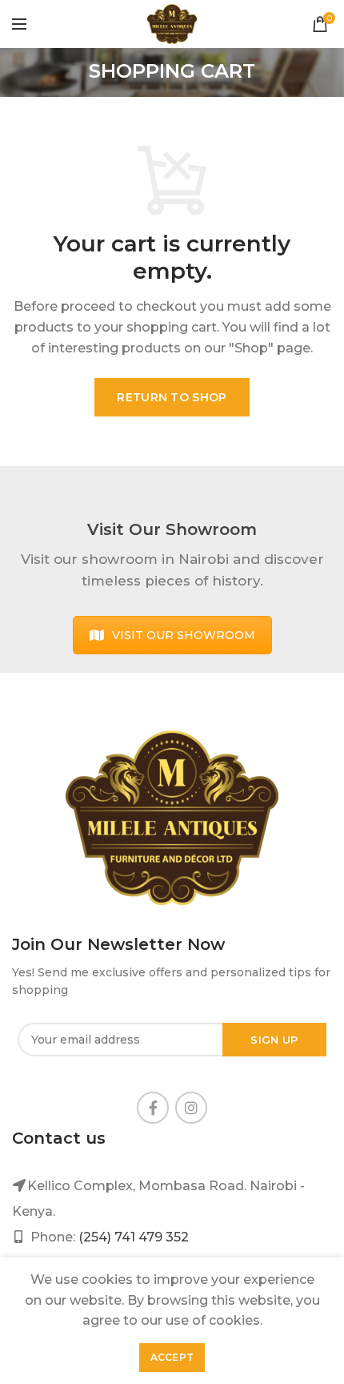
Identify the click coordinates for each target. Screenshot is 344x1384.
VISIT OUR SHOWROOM (183, 635)
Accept (172, 1357)
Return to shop (171, 397)
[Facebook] (153, 1108)
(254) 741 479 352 (133, 1237)
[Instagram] (191, 1108)
